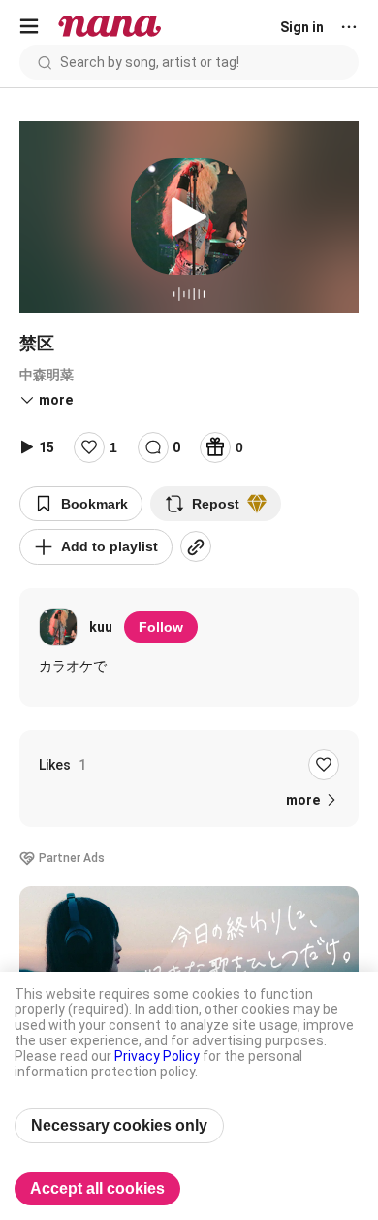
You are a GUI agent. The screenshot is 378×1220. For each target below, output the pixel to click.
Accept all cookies (97, 1188)
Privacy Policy (157, 1056)
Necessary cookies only (119, 1125)
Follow (161, 627)
